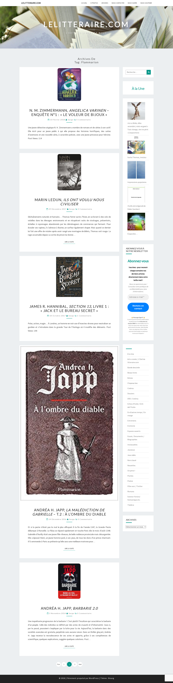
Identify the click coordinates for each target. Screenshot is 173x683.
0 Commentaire (83, 120)
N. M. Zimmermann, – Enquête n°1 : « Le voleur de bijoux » (69, 112)
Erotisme (131, 426)
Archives (104, 3)
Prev (58, 664)
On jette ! (131, 470)
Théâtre (130, 505)
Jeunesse (131, 450)
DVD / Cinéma (132, 398)
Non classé (131, 460)
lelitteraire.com (31, 2)
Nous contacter (118, 3)
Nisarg (111, 678)
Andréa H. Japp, (69, 608)
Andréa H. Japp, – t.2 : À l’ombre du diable (69, 512)
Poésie (130, 481)
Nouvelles (131, 465)
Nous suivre (132, 3)
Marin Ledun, (69, 202)
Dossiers (130, 393)
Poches (130, 476)
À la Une (130, 354)
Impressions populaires (136, 182)
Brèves (130, 378)
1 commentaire (84, 316)
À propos (94, 3)
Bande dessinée (133, 367)
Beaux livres (132, 372)
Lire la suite (70, 242)
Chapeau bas (132, 383)
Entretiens (131, 420)
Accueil (84, 3)
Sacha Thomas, (136, 157)
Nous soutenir (146, 3)
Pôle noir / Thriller (135, 486)
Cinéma (130, 388)
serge (70, 120)
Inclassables (132, 444)
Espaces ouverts (133, 431)
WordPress (94, 678)
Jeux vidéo (131, 455)
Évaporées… (132, 234)
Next (80, 664)
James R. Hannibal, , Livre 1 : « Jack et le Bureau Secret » (69, 308)
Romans (130, 491)
